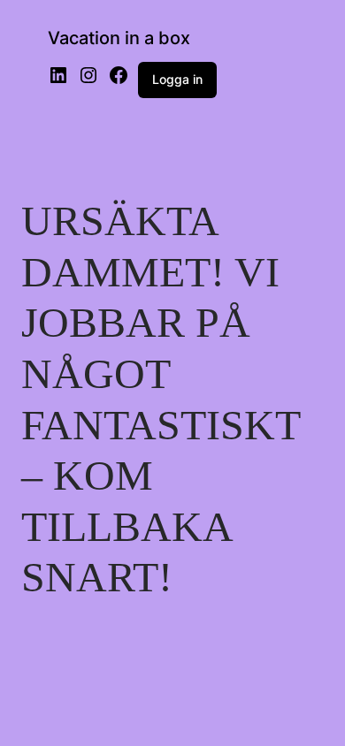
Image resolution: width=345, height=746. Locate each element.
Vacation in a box (119, 38)
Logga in (177, 79)
